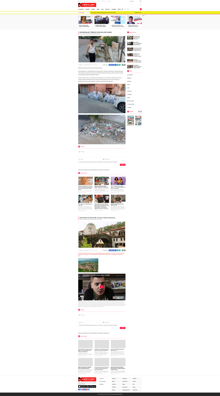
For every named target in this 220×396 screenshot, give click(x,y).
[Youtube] (87, 389)
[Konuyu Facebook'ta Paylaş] (115, 65)
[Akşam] (130, 120)
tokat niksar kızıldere (109, 305)
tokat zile (102, 306)
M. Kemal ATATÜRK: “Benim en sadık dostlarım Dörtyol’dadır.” (137, 61)
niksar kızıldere (92, 303)
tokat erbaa (99, 304)
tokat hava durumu (110, 304)
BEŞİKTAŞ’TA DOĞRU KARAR (96, 12)
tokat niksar (104, 305)
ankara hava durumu (97, 300)
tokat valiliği (94, 306)
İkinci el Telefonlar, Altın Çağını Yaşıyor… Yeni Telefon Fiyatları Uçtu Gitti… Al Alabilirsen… (118, 187)
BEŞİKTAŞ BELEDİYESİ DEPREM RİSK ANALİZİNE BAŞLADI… (84, 368)
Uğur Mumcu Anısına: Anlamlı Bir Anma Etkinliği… (138, 43)
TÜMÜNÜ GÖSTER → (138, 12)
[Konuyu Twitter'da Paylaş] (117, 65)
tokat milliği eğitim (99, 305)
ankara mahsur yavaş (103, 300)
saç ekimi (98, 303)
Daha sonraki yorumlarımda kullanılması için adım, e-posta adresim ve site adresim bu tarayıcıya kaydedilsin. (98, 161)
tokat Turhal (90, 306)
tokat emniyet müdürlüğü (94, 304)
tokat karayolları (121, 304)
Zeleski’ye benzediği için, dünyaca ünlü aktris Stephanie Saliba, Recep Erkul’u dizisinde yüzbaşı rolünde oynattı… (85, 188)
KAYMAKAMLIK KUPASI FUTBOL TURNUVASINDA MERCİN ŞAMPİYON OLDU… (101, 26)
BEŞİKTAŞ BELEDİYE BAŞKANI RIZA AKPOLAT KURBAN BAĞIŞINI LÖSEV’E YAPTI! (118, 368)
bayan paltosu (109, 300)
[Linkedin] (85, 389)
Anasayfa (80, 219)
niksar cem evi (87, 303)
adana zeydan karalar (90, 300)
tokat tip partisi (85, 306)
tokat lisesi (82, 305)
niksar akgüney (82, 303)
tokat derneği (80, 304)
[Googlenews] (89, 389)
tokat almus (104, 303)
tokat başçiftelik (112, 303)
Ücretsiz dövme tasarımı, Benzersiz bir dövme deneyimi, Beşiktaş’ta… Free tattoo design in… (102, 368)
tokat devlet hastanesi (86, 304)
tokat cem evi (122, 303)
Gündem (81, 64)
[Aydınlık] (138, 120)
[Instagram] (83, 389)
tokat (101, 303)
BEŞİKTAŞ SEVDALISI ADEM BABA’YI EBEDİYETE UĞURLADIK (101, 187)
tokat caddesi (118, 303)
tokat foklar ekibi (104, 304)
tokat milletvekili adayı (92, 305)
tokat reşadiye (122, 305)
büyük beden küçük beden (115, 300)
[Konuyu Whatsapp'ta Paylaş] (120, 65)
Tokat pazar (118, 305)
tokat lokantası (86, 305)
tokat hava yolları (115, 304)
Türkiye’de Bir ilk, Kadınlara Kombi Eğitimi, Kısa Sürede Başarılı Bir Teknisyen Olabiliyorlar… (85, 350)
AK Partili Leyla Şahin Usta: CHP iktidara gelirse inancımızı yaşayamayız (118, 26)
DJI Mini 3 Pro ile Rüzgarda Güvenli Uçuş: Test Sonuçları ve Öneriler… (102, 350)
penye (96, 303)
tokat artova (108, 303)
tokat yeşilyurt (98, 306)
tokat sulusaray (80, 306)
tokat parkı (114, 305)
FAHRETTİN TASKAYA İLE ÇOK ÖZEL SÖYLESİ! (137, 66)
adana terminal (84, 300)
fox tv (121, 300)
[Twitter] (81, 389)
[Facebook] (79, 389)
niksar (79, 303)
